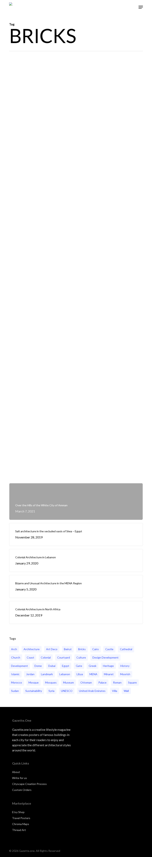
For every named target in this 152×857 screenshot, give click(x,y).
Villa (114, 690)
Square (132, 682)
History (124, 665)
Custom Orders (21, 790)
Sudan (15, 690)
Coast (30, 657)
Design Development (105, 657)
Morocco (16, 682)
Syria (51, 690)
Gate (79, 665)
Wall (126, 690)
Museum (68, 682)
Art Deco (51, 649)
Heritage (108, 665)
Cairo (95, 649)
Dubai (51, 665)
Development (19, 665)
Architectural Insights (29, 470)
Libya (80, 674)
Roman (117, 682)
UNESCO (66, 690)
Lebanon (64, 674)
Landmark (47, 674)
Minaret (109, 674)
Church (15, 657)
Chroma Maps (20, 824)
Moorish (125, 674)
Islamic (15, 674)
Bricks (82, 649)
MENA (93, 674)
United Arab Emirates (92, 690)
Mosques (51, 682)
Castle (109, 649)
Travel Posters (21, 818)
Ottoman (86, 682)
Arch (14, 649)
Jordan (30, 674)
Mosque (33, 682)
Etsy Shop (18, 812)
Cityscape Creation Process (29, 784)
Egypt (65, 665)
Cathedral (126, 649)
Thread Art (19, 830)
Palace (102, 682)
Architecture (32, 649)
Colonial (46, 657)
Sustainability (33, 690)
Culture (81, 657)
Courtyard (63, 657)
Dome (38, 665)
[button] (141, 7)
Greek (92, 665)
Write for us (19, 778)
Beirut (68, 649)
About (16, 772)
